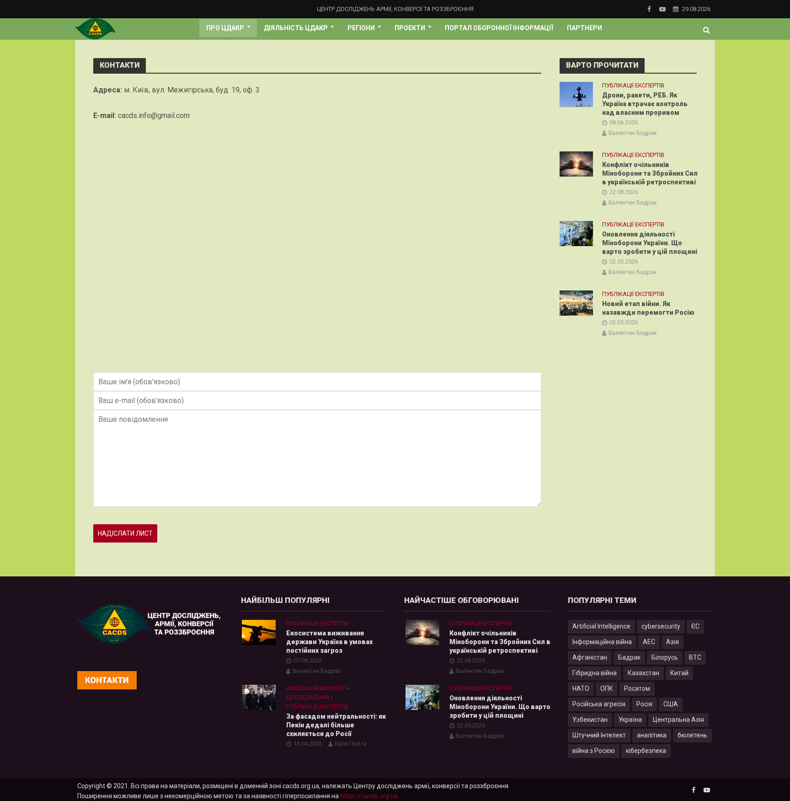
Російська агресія (598, 704)
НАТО (580, 688)
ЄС (695, 626)
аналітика (652, 735)
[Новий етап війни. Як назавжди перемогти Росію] (576, 303)
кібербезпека (646, 750)
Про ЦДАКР (225, 28)
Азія (672, 641)
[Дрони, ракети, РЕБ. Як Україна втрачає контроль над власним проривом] (576, 94)
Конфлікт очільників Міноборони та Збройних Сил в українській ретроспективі (650, 173)
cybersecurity (660, 626)
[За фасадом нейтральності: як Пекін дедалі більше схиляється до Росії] (259, 697)
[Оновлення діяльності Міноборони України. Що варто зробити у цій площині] (576, 233)
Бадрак (629, 657)
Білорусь (664, 657)
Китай (679, 673)
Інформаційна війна (602, 641)
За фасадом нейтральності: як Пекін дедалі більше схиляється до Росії (336, 725)
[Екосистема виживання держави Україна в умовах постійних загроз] (259, 632)
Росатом (637, 688)
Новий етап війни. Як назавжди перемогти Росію (648, 308)
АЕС (649, 641)
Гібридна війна (594, 673)
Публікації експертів (633, 85)
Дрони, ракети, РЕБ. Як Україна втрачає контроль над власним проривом (645, 103)
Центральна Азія (678, 719)
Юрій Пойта (351, 743)
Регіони (361, 28)
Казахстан (643, 673)
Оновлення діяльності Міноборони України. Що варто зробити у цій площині (649, 243)
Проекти (410, 28)
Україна (630, 719)
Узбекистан (590, 719)
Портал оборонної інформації (499, 28)
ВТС (695, 657)
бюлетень (692, 735)
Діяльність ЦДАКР (296, 28)
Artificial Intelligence (601, 626)
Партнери (584, 28)
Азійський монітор (315, 688)
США (670, 704)
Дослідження (307, 697)
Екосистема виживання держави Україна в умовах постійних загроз (329, 641)
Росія (644, 704)
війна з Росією (593, 750)
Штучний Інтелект (599, 735)
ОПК (606, 688)
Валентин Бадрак (633, 132)
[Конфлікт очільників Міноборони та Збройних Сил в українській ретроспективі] (576, 164)
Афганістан (589, 657)
